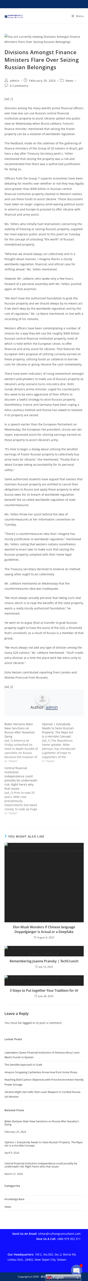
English (58, 1277)
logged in (29, 1023)
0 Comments (19, 86)
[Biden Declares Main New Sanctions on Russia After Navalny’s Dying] (23, 742)
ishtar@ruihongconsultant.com (59, 1234)
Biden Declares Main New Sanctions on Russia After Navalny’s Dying (42, 1123)
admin (14, 81)
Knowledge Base (14, 1199)
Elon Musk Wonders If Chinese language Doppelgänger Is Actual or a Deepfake (44, 929)
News (69, 81)
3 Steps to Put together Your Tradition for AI (44, 990)
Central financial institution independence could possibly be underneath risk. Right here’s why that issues (41, 1165)
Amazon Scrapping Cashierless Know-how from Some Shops (41, 1072)
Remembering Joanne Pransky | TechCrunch (44, 961)
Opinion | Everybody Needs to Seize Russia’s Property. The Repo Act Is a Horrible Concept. (44, 1144)
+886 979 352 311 (69, 1239)
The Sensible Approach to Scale (23, 1064)
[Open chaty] (76, 1270)
